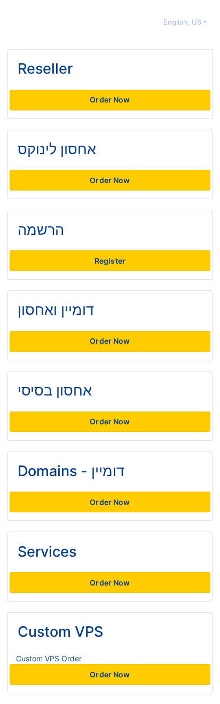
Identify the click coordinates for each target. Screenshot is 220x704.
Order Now (110, 99)
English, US (183, 22)
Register (110, 260)
